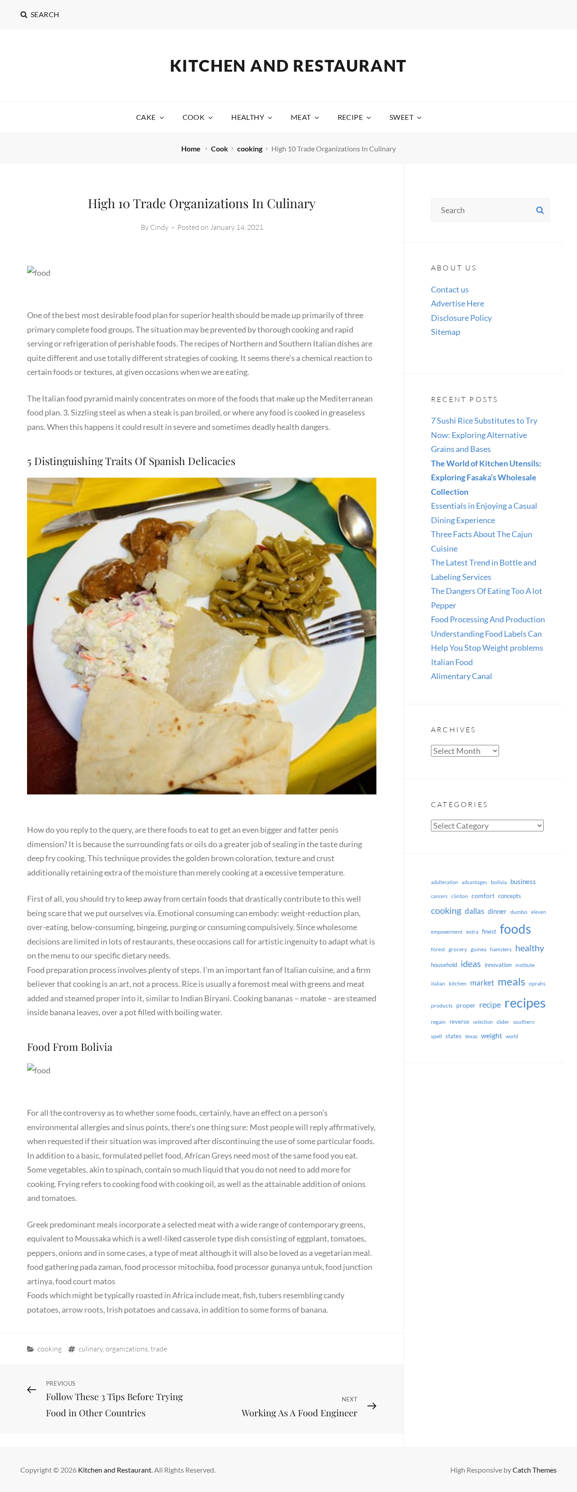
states (453, 1036)
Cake (146, 117)
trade (159, 1348)
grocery (458, 949)
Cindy (159, 227)
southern (524, 1021)
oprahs (537, 983)
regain (438, 1021)
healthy (529, 948)
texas (471, 1036)
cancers (439, 896)
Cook (194, 117)
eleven (538, 912)
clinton (459, 896)
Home (191, 148)
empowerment (447, 932)
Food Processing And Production (488, 619)
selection (483, 1022)
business (523, 881)
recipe (490, 1004)
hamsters (501, 949)
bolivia (499, 882)
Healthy (247, 117)
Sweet (401, 117)
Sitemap (445, 332)
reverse (459, 1021)
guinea (478, 949)
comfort (483, 895)
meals (511, 981)
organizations (126, 1348)
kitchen (458, 983)
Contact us (450, 289)
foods (515, 929)
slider (502, 1021)
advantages (474, 882)
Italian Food (452, 662)
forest (438, 949)
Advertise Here (457, 303)
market (482, 982)
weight (491, 1035)
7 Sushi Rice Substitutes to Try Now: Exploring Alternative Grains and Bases (484, 434)
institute (525, 965)
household (444, 964)
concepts (509, 895)
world (512, 1036)
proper (466, 1005)
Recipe (350, 117)
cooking (249, 148)
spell (436, 1036)
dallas (474, 911)
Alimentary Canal (461, 676)
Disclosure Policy (461, 318)
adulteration (444, 882)
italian (438, 983)
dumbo (518, 911)
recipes (525, 1002)
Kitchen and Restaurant (289, 65)
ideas (471, 963)
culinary (90, 1348)
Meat (301, 117)
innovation (498, 964)
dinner (497, 911)
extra (472, 931)
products (442, 1005)
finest (489, 931)
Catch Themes (535, 1469)
